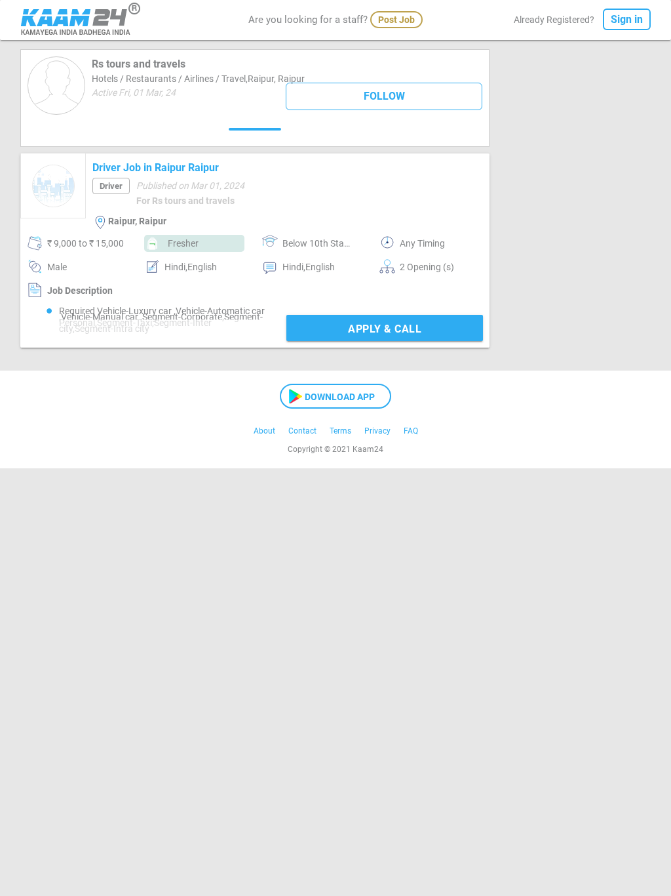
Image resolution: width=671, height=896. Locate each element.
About (264, 431)
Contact (302, 431)
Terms (340, 431)
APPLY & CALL (384, 329)
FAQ (411, 431)
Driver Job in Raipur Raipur (155, 167)
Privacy (377, 431)
